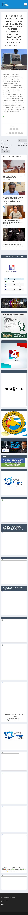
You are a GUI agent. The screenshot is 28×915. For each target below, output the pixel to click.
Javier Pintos (4, 901)
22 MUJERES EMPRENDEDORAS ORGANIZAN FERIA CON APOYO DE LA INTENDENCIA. (13, 222)
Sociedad (14, 45)
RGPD (2, 904)
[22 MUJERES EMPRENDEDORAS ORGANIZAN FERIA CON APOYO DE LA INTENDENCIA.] (14, 212)
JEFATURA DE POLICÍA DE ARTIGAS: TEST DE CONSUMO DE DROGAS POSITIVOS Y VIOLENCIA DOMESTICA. (13, 244)
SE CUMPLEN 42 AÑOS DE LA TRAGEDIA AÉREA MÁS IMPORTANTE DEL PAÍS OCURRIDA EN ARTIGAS (14, 176)
